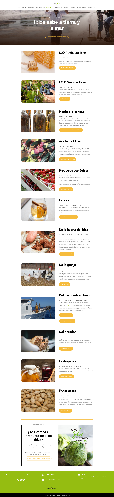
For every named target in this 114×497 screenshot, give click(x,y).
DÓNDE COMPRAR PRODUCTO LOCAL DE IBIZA (38, 458)
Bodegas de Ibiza (65, 98)
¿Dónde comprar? (58, 7)
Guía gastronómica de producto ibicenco (57, 36)
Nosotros (24, 7)
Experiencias (72, 7)
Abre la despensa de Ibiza (66, 376)
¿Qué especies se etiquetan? (67, 321)
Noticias (79, 7)
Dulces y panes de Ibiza (66, 348)
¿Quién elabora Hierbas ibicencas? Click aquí (71, 129)
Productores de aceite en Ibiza (68, 159)
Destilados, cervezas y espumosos (68, 216)
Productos (48, 7)
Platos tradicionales (40, 7)
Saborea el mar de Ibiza (66, 315)
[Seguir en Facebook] (18, 480)
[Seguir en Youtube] (23, 480)
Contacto (90, 7)
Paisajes (84, 7)
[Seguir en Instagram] (21, 480)
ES (94, 7)
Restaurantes (31, 7)
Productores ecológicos (66, 189)
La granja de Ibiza (65, 284)
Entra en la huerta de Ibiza (67, 253)
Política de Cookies (65, 495)
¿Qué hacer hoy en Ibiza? (88, 475)
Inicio (19, 7)
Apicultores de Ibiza (67, 67)
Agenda (66, 7)
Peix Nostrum (69, 305)
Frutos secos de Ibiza (65, 410)
